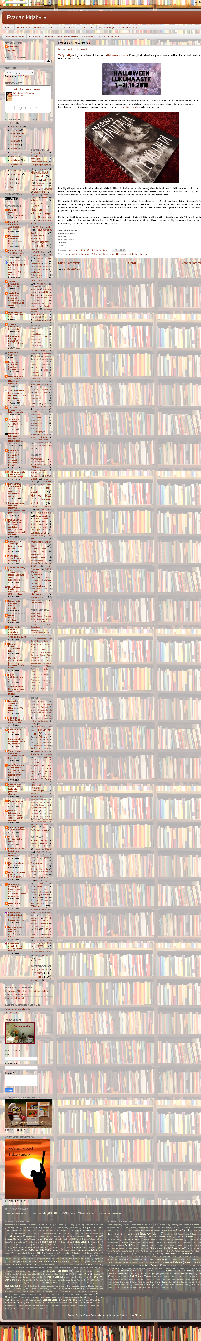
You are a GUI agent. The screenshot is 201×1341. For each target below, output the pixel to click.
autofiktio (34, 292)
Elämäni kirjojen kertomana (15, 840)
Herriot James (112, 1251)
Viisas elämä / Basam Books (41, 952)
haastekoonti (37, 597)
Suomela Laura (94, 1291)
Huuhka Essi (17, 1248)
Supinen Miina (26, 1294)
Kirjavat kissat (41, 519)
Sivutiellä (13, 556)
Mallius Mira (23, 1267)
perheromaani (35, 381)
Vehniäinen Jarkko (65, 1302)
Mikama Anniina (25, 1271)
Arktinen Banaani (39, 840)
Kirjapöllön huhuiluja (13, 223)
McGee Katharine (131, 1265)
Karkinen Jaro (69, 1250)
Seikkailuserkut (39, 796)
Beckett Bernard (132, 1230)
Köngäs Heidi (98, 1259)
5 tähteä (35, 980)
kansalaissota (35, 328)
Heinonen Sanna (19, 1242)
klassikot (43, 337)
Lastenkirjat (40, 191)
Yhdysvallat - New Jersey (41, 680)
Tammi (39, 946)
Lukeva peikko (15, 739)
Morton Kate (171, 1268)
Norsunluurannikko (38, 649)
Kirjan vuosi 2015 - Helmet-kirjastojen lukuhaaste (28, 991)
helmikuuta (16, 170)
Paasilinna (34, 910)
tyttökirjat (44, 437)
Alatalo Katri (74, 1228)
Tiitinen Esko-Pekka (41, 1297)
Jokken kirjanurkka (13, 282)
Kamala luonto (36, 745)
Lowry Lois (162, 1259)
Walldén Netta (95, 1305)
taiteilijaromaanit (37, 423)
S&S (36, 929)
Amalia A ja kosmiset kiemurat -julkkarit (16, 546)
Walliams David (182, 1285)
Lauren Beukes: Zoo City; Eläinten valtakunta (16, 934)
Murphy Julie (183, 1268)
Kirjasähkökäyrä (16, 250)
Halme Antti (69, 1236)
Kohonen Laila (26, 1256)
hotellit (36, 320)
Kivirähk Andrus (189, 1254)
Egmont (46, 858)
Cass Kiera (139, 1237)
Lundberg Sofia (176, 1259)
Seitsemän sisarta (38, 799)
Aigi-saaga (44, 701)
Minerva (34, 895)
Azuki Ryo (175, 1227)
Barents (37, 849)
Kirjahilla (12, 210)
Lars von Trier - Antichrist (14, 607)
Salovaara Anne (90, 1289)
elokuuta (15, 145)
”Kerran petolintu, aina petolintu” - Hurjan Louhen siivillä (15, 492)
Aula (32, 846)
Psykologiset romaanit (40, 244)
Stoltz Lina (149, 1282)
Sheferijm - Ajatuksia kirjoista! (13, 295)
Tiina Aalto (45, 949)
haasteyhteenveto (38, 600)
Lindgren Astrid (137, 1259)
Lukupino (13, 353)
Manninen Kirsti (37, 1267)
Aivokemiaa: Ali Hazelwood (14, 228)
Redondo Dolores (180, 1274)
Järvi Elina (92, 1248)
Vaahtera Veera (50, 1300)
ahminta (46, 289)
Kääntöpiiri (34, 889)
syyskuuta (16, 141)
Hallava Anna (57, 1236)
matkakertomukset (41, 362)
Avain (49, 846)
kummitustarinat (38, 350)
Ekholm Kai (78, 1233)
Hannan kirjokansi (13, 645)
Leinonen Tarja (78, 1262)
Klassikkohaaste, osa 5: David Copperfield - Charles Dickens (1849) (17, 892)
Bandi (109, 1230)
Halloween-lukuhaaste (117, 55)
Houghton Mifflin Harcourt (41, 872)
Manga (45, 198)
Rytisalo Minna (17, 1289)
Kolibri (41, 883)
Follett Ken (152, 1245)
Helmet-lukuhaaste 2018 (46, 27)
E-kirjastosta (10, 1213)
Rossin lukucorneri (14, 812)
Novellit (35, 206)
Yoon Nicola (153, 1287)
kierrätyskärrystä (24, 1213)
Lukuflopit (34, 195)
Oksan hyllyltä (15, 376)
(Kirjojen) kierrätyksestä (14, 854)
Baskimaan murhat (43, 713)
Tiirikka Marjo (26, 1297)
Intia (32, 622)
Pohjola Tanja (67, 1283)
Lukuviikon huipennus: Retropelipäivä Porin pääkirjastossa (16, 509)
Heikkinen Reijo (87, 1239)
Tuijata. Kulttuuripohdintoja (16, 264)
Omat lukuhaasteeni (14, 36)
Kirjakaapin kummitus (14, 237)
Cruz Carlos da (33, 1233)
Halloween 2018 (85, 254)
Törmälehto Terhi (19, 1300)
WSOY (46, 955)
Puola (42, 652)
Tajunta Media (46, 943)
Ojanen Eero (53, 1277)
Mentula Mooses (80, 1267)
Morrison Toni (144, 1268)
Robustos (45, 923)
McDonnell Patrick (114, 1265)
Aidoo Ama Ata (142, 1225)
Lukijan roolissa (16, 503)
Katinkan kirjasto (16, 827)
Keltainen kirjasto (41, 748)
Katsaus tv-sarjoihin (16, 830)
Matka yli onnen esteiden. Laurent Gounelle (15, 817)
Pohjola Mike (51, 1283)
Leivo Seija (90, 1262)
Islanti (37, 622)
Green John (177, 1248)
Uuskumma (36, 272)
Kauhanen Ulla (19, 1253)
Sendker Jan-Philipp (152, 1279)
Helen (45, 740)
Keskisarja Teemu (93, 1253)
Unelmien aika (15, 312)
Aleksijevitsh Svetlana (181, 1225)
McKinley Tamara (150, 1265)
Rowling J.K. (176, 1276)
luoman (115, 1315)
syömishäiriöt (36, 417)
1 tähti (33, 970)
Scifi (49, 255)
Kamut (46, 745)
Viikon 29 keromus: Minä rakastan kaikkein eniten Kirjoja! (16, 773)
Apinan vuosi (38, 470)
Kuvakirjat (48, 189)
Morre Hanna (39, 1271)
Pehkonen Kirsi (54, 1280)
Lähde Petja (73, 1264)
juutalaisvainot (36, 325)
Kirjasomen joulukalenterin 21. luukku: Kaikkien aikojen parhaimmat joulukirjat (16, 530)
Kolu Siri (37, 1256)
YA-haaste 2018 (70, 27)
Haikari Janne (30, 1236)
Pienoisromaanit (38, 238)
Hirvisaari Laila (10, 1245)
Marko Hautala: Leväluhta (73, 49)
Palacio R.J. (189, 1271)
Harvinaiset (46, 484)
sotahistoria (46, 406)
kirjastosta (121, 254)
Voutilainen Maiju (40, 1305)
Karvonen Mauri (84, 1250)
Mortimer (44, 776)
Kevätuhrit (35, 754)
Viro (39, 663)
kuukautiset (35, 353)
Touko (46, 264)
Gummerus (36, 863)
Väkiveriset (42, 830)
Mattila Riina (65, 1267)
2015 (11, 187)
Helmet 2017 (41, 495)
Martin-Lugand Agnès (151, 1262)
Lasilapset (35, 763)
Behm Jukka (96, 1230)
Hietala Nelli (80, 1242)
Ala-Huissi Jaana (31, 1228)
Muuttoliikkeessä (38, 549)
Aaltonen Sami (46, 1225)
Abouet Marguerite (114, 1225)
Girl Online (48, 734)
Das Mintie (124, 1242)
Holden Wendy (140, 1251)
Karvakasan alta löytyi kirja (16, 850)
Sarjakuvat (35, 255)
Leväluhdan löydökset (130, 106)
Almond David (115, 1227)
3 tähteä (37, 973)
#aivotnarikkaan (38, 153)
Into (35, 875)
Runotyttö (34, 793)
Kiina (49, 627)
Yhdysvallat (47, 663)
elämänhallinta (37, 301)
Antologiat (35, 159)
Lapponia (45, 760)
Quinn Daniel (164, 1274)
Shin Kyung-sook (169, 1279)
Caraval (36, 718)
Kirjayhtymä (47, 881)
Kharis (37, 881)
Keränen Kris (79, 1253)
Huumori (35, 180)
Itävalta (33, 624)
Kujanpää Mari (43, 1259)
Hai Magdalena (15, 1236)
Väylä (36, 955)
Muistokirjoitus (14, 865)
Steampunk (35, 264)
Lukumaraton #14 (15, 412)
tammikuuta (16, 174)
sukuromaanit (36, 412)
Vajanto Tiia (96, 1300)
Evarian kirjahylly (26, 17)
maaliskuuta (16, 164)
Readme (34, 921)
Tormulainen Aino (70, 1297)
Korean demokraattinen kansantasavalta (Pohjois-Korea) (41, 638)
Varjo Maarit (40, 1302)
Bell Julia (144, 1230)
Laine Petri (11, 1262)
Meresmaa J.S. (94, 1267)
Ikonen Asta (44, 1248)
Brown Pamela (183, 1234)
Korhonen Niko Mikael (64, 1256)
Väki (32, 830)
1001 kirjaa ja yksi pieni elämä (17, 473)
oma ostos (72, 1213)
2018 (11, 123)
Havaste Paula (43, 1239)
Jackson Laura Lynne (183, 1251)
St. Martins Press (45, 937)
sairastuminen (36, 398)
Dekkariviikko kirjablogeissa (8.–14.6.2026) (16, 440)
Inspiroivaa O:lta (15, 679)
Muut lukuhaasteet (128, 27)
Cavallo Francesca (156, 1237)
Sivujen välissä (15, 687)
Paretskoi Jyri (28, 1280)
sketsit (33, 406)
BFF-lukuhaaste (38, 473)
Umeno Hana (169, 1285)
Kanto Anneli (54, 1250)
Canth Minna (20, 1233)
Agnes (33, 701)
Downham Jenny (116, 1245)
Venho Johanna (94, 1302)
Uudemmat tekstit (69, 262)
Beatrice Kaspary (43, 715)
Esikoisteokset (41, 165)
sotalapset (41, 409)
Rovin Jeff (151, 1276)
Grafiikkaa (12, 355)
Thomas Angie (112, 1285)
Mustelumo (13, 837)
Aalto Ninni (34, 1225)
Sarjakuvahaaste (37, 560)
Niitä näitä (37, 203)
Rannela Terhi (12, 1285)
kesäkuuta (16, 152)
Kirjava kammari (16, 801)
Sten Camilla (112, 1282)
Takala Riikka (75, 1294)
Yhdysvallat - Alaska (41, 666)
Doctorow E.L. (188, 1242)
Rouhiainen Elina (86, 1286)
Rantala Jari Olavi (30, 1286)
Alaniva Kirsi (62, 1228)
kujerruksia (13, 450)
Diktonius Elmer (65, 1233)
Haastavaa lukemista (13, 435)
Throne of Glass (45, 816)
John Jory (127, 1254)
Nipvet (11, 615)
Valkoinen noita (46, 824)
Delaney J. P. (160, 1242)
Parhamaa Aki (41, 1280)
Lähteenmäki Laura (90, 1264)
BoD (38, 852)
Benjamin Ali (155, 1230)
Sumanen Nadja (67, 1291)
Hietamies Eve (95, 1242)
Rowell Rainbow (163, 1276)
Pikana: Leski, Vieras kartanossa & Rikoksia (17, 755)
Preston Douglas (147, 1274)
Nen (46, 1274)
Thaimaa (41, 661)
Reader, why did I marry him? (16, 363)
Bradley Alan (149, 1233)
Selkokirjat (39, 258)
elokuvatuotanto (41, 298)
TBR (32, 578)
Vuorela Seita (54, 1305)
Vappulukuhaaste (39, 586)
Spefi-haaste (88, 27)
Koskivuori (48, 754)
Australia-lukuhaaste (109, 36)
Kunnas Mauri (72, 1259)
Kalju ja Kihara (44, 743)
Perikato (11, 732)
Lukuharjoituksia (37, 530)
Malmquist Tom (135, 1262)
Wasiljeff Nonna (23, 1308)
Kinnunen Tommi (11, 1256)
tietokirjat (35, 428)
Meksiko (48, 644)
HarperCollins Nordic (39, 869)
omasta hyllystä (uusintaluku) (108, 1213)
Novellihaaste (38, 557)
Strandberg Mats (164, 1282)
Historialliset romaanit (39, 174)
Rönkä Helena (31, 1289)
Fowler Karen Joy (165, 1245)
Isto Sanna (55, 1248)
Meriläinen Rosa (11, 1271)
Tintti (35, 819)
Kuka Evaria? (23, 27)
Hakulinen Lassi (44, 1236)
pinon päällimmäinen (15, 676)
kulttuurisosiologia (37, 348)
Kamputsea (35, 627)
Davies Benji (135, 1242)
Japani (49, 624)
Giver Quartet (40, 737)
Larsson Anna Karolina (169, 1257)
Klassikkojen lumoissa (14, 602)
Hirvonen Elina (24, 1245)
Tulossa (34, 267)
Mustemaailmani (16, 863)
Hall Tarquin (191, 1248)
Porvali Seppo (80, 1283)
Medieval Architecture (13, 619)
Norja (49, 647)
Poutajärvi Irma (94, 1283)
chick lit (44, 292)
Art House (34, 843)
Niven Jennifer (156, 1271)
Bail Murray (186, 1227)
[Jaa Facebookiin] (121, 250)
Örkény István (166, 1287)
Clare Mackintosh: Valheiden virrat (16, 254)
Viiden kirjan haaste (39, 589)
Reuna (45, 921)
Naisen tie (37, 552)
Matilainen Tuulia (52, 1267)
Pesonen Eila (81, 1280)
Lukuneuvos (14, 730)
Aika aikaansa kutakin (14, 650)
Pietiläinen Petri (95, 1280)
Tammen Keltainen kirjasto (17, 1009)
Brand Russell (169, 1234)
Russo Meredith (190, 1276)
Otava (35, 906)
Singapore (35, 658)
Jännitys (47, 179)
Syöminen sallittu (39, 575)
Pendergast (36, 785)
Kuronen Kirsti (85, 1259)
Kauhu (112, 254)
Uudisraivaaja (41, 822)
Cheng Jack (173, 1237)
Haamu (34, 866)
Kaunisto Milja (34, 1253)
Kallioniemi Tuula (19, 1250)
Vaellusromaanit (36, 275)
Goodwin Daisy (131, 1248)
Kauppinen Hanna (52, 1253)
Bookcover (44, 855)
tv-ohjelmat (44, 434)
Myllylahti (47, 895)
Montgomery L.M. (115, 1268)
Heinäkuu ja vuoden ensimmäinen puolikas (16, 691)
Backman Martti (66, 1230)
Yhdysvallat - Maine (41, 677)
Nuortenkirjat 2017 (41, 226)
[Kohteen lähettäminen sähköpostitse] (113, 250)
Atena (44, 843)
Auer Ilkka (32, 1230)
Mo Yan (183, 1265)
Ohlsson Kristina (172, 1271)
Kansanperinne (42, 183)
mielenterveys (46, 364)
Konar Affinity (119, 1257)
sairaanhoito (35, 395)
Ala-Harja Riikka (13, 1228)
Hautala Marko (101, 254)
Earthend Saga (46, 724)
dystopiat (35, 295)
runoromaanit (47, 389)
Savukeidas (35, 935)
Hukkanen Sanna (67, 1245)
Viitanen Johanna (25, 1305)
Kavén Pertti (66, 1253)
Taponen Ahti (88, 1294)
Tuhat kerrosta (46, 819)
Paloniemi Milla (82, 1277)
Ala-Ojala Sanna (48, 1228)
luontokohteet (47, 359)
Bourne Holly (113, 1234)
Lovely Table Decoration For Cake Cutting (17, 665)
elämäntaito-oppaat (37, 303)
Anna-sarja (34, 704)
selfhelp (46, 403)
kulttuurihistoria (36, 342)
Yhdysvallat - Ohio (41, 683)
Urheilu (45, 269)
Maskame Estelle (171, 1262)
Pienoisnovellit (37, 236)
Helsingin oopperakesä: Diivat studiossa (16, 272)
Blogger (138, 1315)
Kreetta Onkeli (19, 95)
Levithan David (112, 1259)
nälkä (46, 370)
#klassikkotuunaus (37, 462)
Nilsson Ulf (144, 1271)
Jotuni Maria (79, 1247)
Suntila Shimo (81, 1291)
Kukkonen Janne (58, 1259)
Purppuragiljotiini (38, 791)
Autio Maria (54, 1230)
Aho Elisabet (58, 1225)
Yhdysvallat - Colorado (41, 669)
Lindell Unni (125, 1259)
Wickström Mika (37, 1308)
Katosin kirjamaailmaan (15, 659)
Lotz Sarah (150, 1259)
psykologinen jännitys (137, 254)
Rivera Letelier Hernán (119, 1276)
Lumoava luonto (37, 536)
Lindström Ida (17, 1264)
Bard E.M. (118, 1230)
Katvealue (13, 701)
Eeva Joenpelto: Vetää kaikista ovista (17, 635)
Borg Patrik (9, 1233)
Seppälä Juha (21, 1291)
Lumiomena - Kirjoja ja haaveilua (14, 338)
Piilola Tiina (9, 1283)
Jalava (45, 875)
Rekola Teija (59, 1286)
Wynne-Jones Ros (139, 1287)
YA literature (42, 284)
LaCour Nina (142, 1257)
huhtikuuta (16, 160)
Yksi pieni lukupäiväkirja (15, 719)
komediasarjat (36, 339)
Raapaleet (35, 249)
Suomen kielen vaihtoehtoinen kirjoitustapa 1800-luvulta (16, 707)
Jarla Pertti (66, 1248)
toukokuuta (16, 156)
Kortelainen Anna (82, 1256)
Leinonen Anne (61, 1261)
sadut (45, 392)
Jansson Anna (115, 1254)
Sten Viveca (124, 1282)
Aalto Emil (23, 1225)
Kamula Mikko (37, 1250)
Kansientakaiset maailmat (16, 928)
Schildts (46, 935)
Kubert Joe (131, 1257)
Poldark (35, 787)
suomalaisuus (35, 414)
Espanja (40, 619)
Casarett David (125, 1237)
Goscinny (143, 1248)
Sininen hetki (13, 329)
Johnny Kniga (36, 878)
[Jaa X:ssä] (118, 250)
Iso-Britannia (46, 622)
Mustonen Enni (57, 1271)
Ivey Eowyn (167, 1251)
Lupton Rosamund (191, 1259)
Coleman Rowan (149, 1240)
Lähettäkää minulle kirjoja (15, 944)
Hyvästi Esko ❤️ (15, 477)
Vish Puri (45, 827)
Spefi (40, 261)
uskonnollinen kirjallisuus (41, 440)
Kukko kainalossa (39, 524)
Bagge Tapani (81, 1230)
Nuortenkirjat (45, 217)
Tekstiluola (13, 419)
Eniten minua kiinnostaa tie (15, 485)
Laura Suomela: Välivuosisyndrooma (16, 213)
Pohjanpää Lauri (36, 1283)
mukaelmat (35, 370)
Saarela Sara (55, 1289)
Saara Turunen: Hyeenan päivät (14, 559)
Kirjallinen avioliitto (16, 803)
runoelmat (34, 389)
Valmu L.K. (29, 1302)
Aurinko (40, 846)
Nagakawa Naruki (127, 1271)
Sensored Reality (37, 802)
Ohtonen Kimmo (22, 1277)
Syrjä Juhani (38, 1294)
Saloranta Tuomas (71, 1289)
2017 (11, 179)
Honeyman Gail (154, 1251)
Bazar (48, 848)
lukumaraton (36, 603)
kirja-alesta (37, 1213)
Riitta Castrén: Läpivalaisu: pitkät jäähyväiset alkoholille (16, 790)
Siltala (33, 937)
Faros (45, 860)
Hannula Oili (80, 1236)
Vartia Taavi (52, 1302)
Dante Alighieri (112, 1242)
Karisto (48, 877)
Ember (33, 860)
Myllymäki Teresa (80, 1271)
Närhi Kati (9, 1277)
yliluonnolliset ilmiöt (41, 443)
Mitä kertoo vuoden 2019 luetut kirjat (16, 593)
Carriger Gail (112, 1237)
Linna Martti (31, 1264)
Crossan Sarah (179, 1240)
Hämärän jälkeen (41, 506)
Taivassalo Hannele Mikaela (57, 1294)
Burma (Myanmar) (44, 616)
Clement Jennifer (131, 1240)
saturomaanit (36, 401)
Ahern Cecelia (129, 1225)
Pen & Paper (46, 910)
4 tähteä (73, 254)
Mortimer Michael (158, 1268)
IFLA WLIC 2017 (15, 877)
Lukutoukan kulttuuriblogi (15, 914)
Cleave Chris (114, 1240)
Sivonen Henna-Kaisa (50, 1291)
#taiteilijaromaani (38, 464)
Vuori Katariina (82, 1305)
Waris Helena (10, 1308)
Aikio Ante (99, 1225)
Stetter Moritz (137, 1282)
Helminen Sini (49, 1241)
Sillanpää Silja (35, 1291)
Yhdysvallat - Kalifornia (41, 674)
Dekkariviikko (36, 476)
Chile (33, 619)
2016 (11, 183)
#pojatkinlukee (37, 156)
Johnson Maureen (141, 1254)
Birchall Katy (168, 1230)
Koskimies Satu (10, 1259)
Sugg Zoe (180, 1282)
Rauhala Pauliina (46, 1286)
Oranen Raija (69, 1277)
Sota (49, 258)
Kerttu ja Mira (41, 751)
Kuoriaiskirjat (37, 886)
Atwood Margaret (163, 1227)
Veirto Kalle (80, 1302)
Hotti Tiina (54, 1245)
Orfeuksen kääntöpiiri (13, 885)
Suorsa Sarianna (11, 1294)
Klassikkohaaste (38, 521)
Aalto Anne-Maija (11, 1225)
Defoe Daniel (148, 1242)
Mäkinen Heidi (10, 1274)
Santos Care (119, 1279)
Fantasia (41, 169)
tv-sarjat (33, 437)
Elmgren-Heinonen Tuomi (94, 1233)
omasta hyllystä (88, 1213)
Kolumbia (34, 630)
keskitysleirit (35, 331)
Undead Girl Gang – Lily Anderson (16, 742)
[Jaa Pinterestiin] (124, 250)
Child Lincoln (187, 1237)
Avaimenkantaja (46, 710)
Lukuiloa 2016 (38, 532)
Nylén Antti (96, 1274)
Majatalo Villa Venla (41, 765)
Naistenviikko (37, 554)
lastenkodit (48, 356)
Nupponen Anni (82, 1274)
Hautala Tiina (28, 1239)
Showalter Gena (184, 1279)
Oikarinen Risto (37, 1277)
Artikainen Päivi (20, 1230)
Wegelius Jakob (113, 1287)
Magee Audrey (121, 1262)
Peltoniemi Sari (68, 1280)
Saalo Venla (43, 1289)
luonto (36, 359)
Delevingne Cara (174, 1242)
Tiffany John (138, 1285)
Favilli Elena (130, 1245)
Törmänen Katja (34, 1300)
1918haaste (36, 467)
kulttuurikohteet (36, 345)
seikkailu (35, 403)
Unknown (13, 47)
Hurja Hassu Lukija (14, 588)
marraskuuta (17, 126)
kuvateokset (47, 353)
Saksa (49, 655)
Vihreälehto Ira (10, 1305)
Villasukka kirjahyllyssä (14, 408)
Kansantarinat (36, 186)
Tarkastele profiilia (13, 50)
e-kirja (49, 295)
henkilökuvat (36, 317)
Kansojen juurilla (44, 510)
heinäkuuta (16, 149)
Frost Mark (189, 1245)
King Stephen (171, 1254)
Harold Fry (35, 740)
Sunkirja (38, 940)
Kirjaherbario (45, 512)
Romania (34, 655)
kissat (33, 337)
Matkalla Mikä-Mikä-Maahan (15, 521)
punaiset (37, 387)
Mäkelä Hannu (95, 1271)
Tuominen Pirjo (87, 1297)
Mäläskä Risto (37, 1274)
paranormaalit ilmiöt (39, 378)
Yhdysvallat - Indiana (41, 672)
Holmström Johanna (40, 1245)
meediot (33, 364)
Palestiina (35, 652)
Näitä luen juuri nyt (28, 89)
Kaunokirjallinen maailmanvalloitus (61, 36)
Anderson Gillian (129, 1227)
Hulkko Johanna (82, 1245)
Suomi (33, 661)
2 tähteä (43, 970)
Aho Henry (70, 1225)
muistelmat (40, 367)
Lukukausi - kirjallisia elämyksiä (14, 629)
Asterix (33, 710)
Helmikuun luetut (15, 722)
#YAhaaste (36, 458)
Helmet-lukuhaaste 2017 (16, 998)
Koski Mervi (96, 1256)
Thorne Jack (125, 1285)
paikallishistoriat (36, 376)
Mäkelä (38, 897)
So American (88, 36)
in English (47, 320)
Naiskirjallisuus (37, 200)
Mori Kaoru (132, 1268)
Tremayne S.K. (153, 1285)
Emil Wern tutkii (39, 726)
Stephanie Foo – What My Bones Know (15, 424)
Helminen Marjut (33, 1242)
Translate (27, 76)
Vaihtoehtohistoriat (38, 278)
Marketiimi (45, 892)
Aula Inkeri (43, 1230)
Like (44, 889)
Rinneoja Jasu (72, 1286)
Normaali (35, 779)
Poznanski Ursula (127, 1274)
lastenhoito (37, 356)
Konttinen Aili (48, 1256)
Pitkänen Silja (21, 1283)
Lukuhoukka (14, 541)
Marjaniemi (34, 892)
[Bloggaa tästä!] (115, 250)
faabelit (33, 306)
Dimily (33, 724)
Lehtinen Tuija (41, 1261)
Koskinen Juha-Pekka (27, 1259)
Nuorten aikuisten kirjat (41, 211)
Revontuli (34, 923)
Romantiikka (37, 251)
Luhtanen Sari (60, 1264)
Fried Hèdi (178, 1245)
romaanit (46, 387)
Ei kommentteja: (100, 250)
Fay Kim (143, 1245)
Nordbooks (35, 900)
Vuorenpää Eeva (68, 1305)
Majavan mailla (14, 286)
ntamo (39, 959)
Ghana (49, 619)
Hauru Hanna (93, 1236)
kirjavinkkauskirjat (38, 334)
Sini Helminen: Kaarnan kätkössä (16, 918)
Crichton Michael (164, 1240)
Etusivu (8, 27)
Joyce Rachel (156, 1254)
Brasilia (34, 616)
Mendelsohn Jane (169, 1265)
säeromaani (35, 420)
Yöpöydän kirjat (65, 55)
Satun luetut (14, 751)
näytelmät (34, 373)
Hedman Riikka (59, 1239)
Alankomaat (35, 613)
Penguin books (38, 912)
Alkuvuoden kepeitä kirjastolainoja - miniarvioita (16, 381)
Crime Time (35, 858)
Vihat (35, 827)
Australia (48, 613)
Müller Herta (111, 1271)
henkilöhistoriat (38, 314)
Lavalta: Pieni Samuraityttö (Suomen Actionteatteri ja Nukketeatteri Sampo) (15, 459)
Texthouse (34, 949)
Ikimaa (33, 743)
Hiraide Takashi (126, 1251)
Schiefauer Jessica (135, 1279)
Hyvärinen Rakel (31, 1248)
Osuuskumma (37, 903)
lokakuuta (15, 130)
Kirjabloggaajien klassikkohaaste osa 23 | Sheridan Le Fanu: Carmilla (17, 397)
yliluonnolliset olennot (40, 445)
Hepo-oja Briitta (66, 1242)
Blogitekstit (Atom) (72, 269)
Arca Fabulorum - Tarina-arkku (17, 766)
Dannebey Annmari (49, 1233)
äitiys (32, 448)
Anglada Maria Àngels (145, 1227)
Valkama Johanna (13, 1302)
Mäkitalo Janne (23, 1274)
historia (48, 317)
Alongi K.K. (88, 1227)
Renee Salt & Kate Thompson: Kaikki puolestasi (16, 302)
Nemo (46, 897)
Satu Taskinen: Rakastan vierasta (16, 368)
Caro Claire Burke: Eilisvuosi (16, 344)
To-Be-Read (34, 36)
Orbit (46, 900)
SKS (46, 929)
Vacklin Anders (84, 1300)
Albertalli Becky (164, 1225)
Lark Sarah (154, 1257)
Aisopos (153, 1225)
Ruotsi (42, 655)
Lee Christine (185, 1257)
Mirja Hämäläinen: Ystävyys (16, 316)
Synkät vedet (44, 805)
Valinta (34, 824)
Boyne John (129, 1234)
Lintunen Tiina (46, 1264)
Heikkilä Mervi (73, 1239)
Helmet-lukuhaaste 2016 (16, 994)
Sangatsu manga (38, 932)
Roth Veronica (136, 1276)
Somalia (48, 658)
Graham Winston (159, 1248)
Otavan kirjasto (12, 1012)
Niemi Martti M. (66, 1274)
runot (36, 392)
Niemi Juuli (54, 1274)
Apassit (44, 707)
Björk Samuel (182, 1230)
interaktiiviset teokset (41, 323)
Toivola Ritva (56, 1297)
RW (46, 918)
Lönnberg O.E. (10, 1267)
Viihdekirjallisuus (40, 280)
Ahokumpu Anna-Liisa (85, 1225)
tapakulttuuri (35, 426)
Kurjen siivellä (38, 527)
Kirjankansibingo (106, 27)
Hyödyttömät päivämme (23, 93)
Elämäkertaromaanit (39, 162)
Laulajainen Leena (24, 1262)
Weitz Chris (126, 1287)
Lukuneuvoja (14, 784)
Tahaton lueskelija (13, 325)
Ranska (48, 652)
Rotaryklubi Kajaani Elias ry (41, 926)
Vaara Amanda (68, 1300)
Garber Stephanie (116, 1248)
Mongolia (34, 647)
